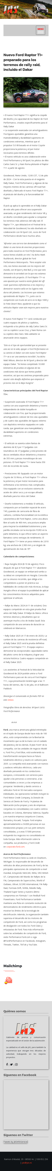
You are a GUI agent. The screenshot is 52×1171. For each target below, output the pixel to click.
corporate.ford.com (15, 846)
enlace (10, 699)
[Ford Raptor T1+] (26, 92)
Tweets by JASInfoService (15, 1141)
